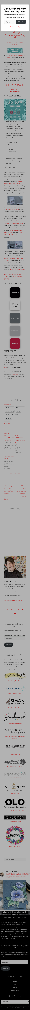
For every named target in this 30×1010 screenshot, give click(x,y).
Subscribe (21, 22)
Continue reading (15, 27)
